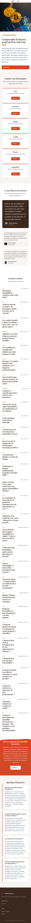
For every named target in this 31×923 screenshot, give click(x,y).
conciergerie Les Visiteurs (11, 758)
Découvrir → (7, 67)
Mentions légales (5, 911)
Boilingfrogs (9, 893)
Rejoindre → (15, 767)
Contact (3, 914)
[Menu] (18, 1)
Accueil (3, 903)
